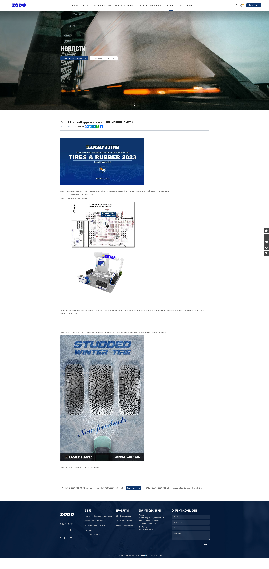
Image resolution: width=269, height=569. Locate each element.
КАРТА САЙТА (67, 524)
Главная (74, 5)
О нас (85, 5)
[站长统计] (144, 555)
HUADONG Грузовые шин (150, 5)
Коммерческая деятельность (74, 58)
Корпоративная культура (95, 525)
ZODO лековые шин (101, 5)
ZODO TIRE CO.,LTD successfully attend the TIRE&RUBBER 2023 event (93, 488)
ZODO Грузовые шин (124, 5)
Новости (171, 5)
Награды (88, 530)
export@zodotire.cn (146, 530)
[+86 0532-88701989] (266, 236)
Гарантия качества (92, 534)
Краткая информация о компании (98, 516)
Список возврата (133, 488)
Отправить (206, 544)
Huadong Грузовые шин (125, 525)
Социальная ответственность (103, 58)
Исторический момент (94, 520)
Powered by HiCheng (154, 555)
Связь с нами (186, 5)
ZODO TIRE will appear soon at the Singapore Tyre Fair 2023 (174, 488)
